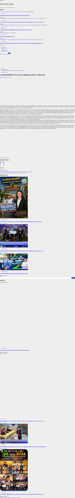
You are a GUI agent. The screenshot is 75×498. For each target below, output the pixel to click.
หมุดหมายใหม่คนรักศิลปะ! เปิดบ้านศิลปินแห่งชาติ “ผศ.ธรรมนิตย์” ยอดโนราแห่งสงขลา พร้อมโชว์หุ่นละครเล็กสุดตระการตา (18, 39)
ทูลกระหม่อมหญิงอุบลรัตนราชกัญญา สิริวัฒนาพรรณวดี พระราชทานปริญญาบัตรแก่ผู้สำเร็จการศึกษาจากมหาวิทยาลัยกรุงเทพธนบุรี (23, 446)
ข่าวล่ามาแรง (4, 13)
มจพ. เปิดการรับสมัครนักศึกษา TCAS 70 (6, 32)
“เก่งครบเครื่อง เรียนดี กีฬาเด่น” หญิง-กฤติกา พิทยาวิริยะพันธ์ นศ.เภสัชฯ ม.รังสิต (14, 273)
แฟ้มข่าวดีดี (3, 444)
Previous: (16, 171)
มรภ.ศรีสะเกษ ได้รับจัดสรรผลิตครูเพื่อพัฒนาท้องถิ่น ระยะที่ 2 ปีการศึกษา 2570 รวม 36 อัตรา (14, 25)
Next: (12, 172)
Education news (6, 4)
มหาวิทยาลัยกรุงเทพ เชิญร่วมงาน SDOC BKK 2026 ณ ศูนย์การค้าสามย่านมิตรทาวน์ (12, 11)
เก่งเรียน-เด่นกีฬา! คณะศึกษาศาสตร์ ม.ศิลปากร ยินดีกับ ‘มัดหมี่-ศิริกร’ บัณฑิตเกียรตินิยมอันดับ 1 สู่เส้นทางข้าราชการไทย (21, 221)
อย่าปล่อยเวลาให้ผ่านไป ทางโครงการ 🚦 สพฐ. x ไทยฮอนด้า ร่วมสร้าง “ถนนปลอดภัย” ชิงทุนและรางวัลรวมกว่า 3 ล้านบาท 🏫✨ (19, 18)
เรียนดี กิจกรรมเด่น (4, 48)
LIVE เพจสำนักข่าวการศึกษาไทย (5, 54)
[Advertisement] (37, 61)
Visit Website (2, 170)
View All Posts (6, 170)
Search (1, 276)
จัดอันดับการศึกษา (4, 51)
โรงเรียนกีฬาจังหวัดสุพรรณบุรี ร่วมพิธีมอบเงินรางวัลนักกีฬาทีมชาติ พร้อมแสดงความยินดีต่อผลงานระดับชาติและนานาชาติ (21, 250)
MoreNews (14, 497)
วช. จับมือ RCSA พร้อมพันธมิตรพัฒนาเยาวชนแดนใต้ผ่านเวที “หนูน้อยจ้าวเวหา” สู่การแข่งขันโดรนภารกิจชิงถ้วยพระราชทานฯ (22, 494)
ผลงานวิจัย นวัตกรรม (5, 50)
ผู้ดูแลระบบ (2, 77)
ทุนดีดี (3, 49)
